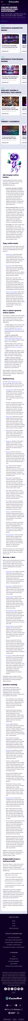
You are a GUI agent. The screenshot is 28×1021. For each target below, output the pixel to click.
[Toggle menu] (2, 1)
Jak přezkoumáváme (13, 961)
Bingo (7, 478)
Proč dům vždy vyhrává (14, 937)
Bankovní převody (10, 797)
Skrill (7, 738)
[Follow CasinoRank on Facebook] (5, 989)
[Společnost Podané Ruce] (20, 1005)
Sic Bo (13, 926)
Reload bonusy (9, 586)
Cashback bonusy (10, 596)
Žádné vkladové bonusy (11, 610)
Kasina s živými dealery (11, 291)
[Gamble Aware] (14, 1009)
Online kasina (9, 254)
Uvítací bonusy (9, 571)
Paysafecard (9, 750)
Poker (7, 465)
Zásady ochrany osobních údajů (14, 966)
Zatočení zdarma (10, 626)
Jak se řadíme (13, 963)
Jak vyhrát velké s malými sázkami (13, 942)
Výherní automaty (13, 928)
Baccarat (8, 451)
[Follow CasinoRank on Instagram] (8, 989)
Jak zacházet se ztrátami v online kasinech (13, 947)
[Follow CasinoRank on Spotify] (18, 989)
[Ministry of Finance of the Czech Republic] (9, 1005)
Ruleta (7, 430)
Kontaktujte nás (14, 959)
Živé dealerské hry (10, 534)
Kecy (7, 501)
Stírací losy (8, 511)
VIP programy (9, 655)
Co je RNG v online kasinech (14, 944)
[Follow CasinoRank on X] (12, 989)
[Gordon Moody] (11, 1013)
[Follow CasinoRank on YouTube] (15, 989)
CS (13, 992)
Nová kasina (9, 265)
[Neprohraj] (15, 1005)
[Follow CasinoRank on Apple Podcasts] (22, 989)
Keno (7, 490)
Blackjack (8, 441)
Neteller (8, 724)
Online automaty (9, 389)
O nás (13, 956)
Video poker (8, 416)
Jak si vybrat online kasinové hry (14, 940)
